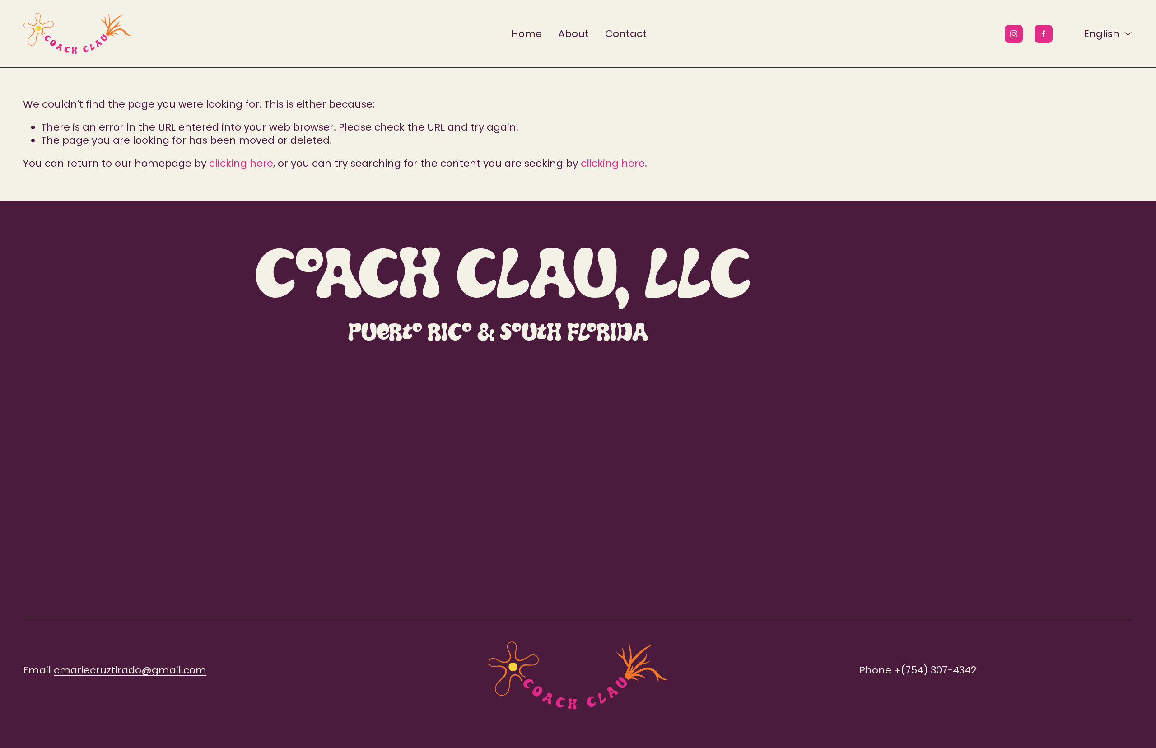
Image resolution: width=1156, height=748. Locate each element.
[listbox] (1102, 33)
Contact (626, 34)
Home (526, 34)
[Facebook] (1044, 34)
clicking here (241, 163)
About (573, 34)
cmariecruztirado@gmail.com (130, 670)
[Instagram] (1014, 34)
